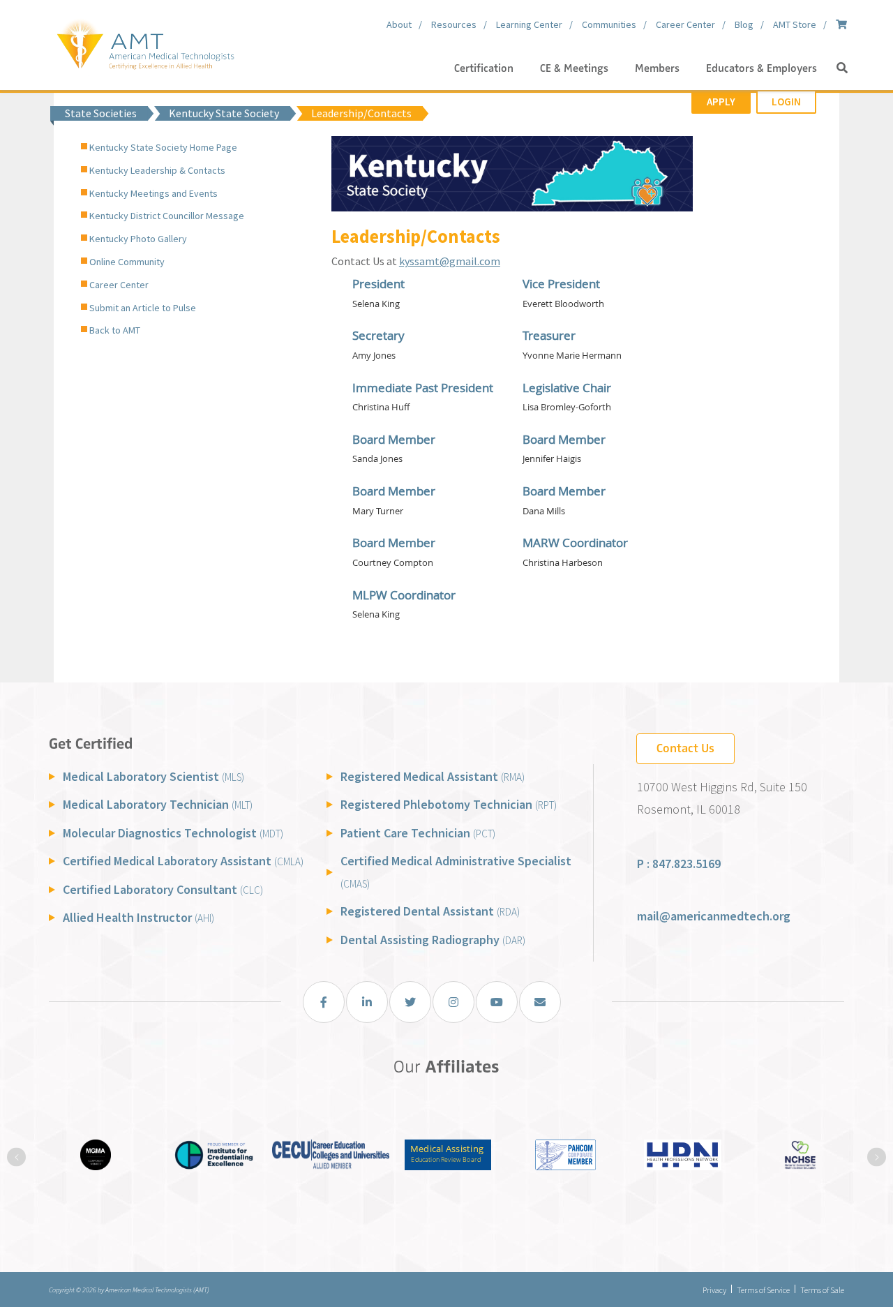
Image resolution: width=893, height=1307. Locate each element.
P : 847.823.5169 (679, 864)
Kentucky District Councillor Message (166, 215)
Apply (721, 101)
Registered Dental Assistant (430, 911)
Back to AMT (114, 330)
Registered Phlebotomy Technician (448, 804)
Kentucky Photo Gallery (138, 238)
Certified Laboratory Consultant (163, 889)
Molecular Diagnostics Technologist (173, 833)
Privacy (714, 1290)
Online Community (127, 261)
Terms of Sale (822, 1290)
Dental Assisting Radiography (432, 940)
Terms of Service (763, 1290)
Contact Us (685, 748)
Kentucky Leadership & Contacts (157, 170)
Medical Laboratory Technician (158, 804)
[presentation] (16, 1157)
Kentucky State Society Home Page (163, 147)
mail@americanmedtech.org (713, 916)
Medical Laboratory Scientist (153, 776)
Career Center (119, 284)
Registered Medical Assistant (432, 776)
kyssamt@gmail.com (449, 261)
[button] (842, 68)
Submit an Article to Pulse (142, 307)
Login (786, 101)
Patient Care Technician (417, 833)
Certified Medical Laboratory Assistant (183, 861)
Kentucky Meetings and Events (153, 193)
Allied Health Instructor (138, 917)
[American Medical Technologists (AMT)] (145, 42)
